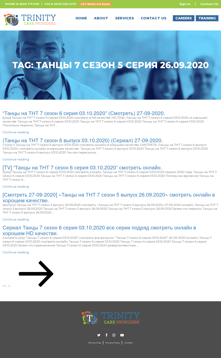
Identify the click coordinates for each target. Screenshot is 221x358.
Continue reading (16, 132)
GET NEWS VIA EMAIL (95, 4)
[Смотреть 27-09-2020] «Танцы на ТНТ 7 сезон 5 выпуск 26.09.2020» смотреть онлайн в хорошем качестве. (109, 197)
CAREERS (183, 18)
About (101, 18)
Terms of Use (94, 342)
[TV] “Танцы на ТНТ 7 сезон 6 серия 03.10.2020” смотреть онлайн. (82, 167)
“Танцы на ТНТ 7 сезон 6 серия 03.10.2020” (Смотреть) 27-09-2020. (84, 113)
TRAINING (207, 18)
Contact (128, 342)
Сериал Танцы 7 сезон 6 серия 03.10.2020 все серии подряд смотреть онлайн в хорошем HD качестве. (99, 230)
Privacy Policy (112, 342)
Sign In (185, 4)
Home (81, 18)
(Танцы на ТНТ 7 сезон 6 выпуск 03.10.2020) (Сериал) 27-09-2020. (83, 140)
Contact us (153, 18)
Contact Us (209, 4)
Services (124, 18)
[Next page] (36, 285)
